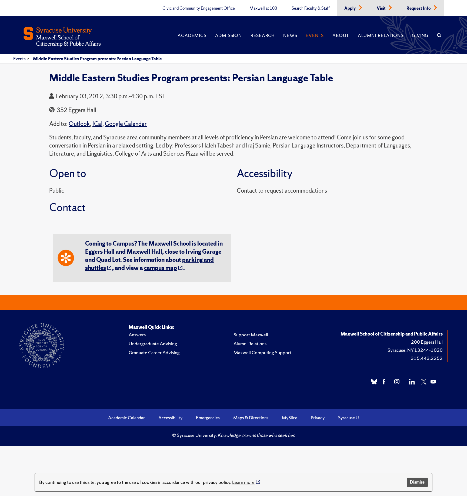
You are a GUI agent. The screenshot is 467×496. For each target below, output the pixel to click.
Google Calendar (126, 124)
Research (263, 35)
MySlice (289, 418)
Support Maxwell (251, 334)
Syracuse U (348, 418)
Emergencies (208, 418)
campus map (160, 268)
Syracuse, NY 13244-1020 (415, 350)
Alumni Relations (380, 35)
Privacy (318, 418)
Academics (192, 35)
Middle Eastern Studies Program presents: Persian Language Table (97, 59)
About (340, 35)
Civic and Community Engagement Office (198, 8)
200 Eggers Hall (427, 342)
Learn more (243, 482)
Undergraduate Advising (153, 343)
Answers (137, 334)
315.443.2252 (427, 358)
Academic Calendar (126, 418)
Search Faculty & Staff (311, 8)
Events (315, 35)
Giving (420, 35)
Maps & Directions (250, 418)
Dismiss (417, 482)
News (290, 35)
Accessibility (170, 418)
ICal (97, 124)
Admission (228, 35)
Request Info (419, 8)
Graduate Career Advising (154, 352)
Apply (350, 8)
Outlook (79, 124)
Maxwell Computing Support (262, 352)
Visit (381, 8)
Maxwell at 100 (263, 8)
